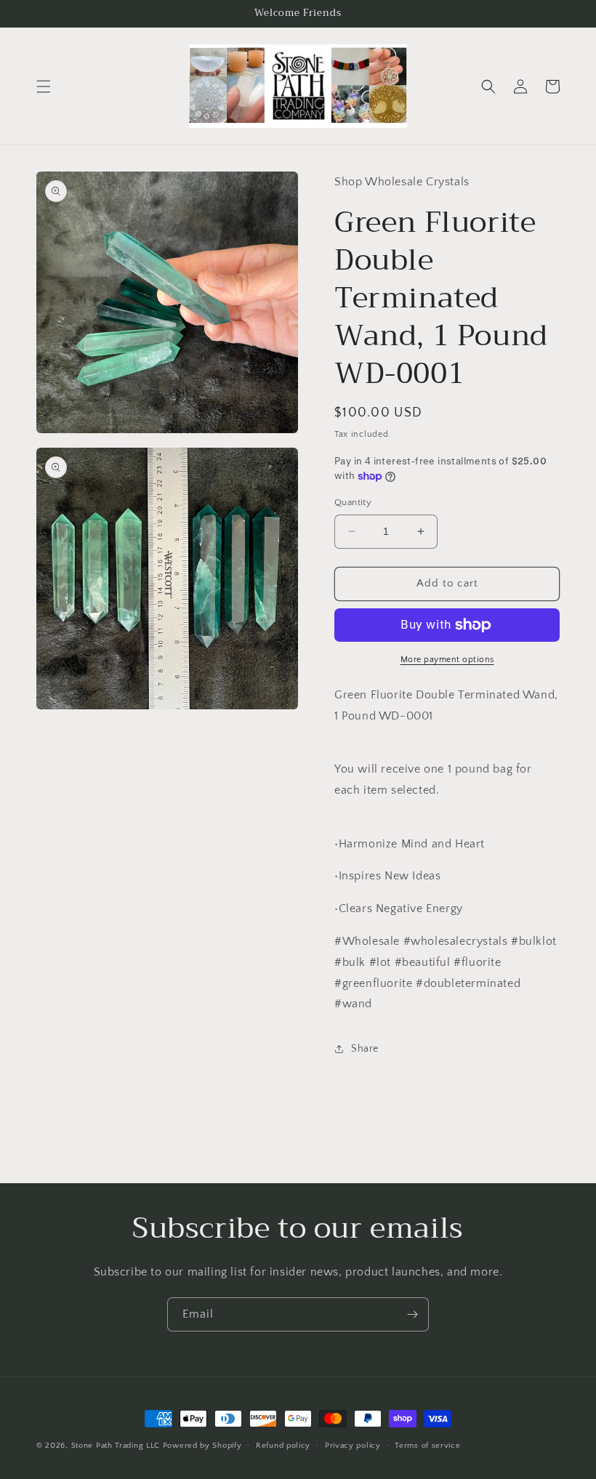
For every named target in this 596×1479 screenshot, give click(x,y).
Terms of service (427, 1445)
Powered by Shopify (202, 1445)
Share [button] (365, 1049)
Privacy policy (353, 1445)
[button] (44, 86)
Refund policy (283, 1445)
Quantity (352, 502)
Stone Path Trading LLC (115, 1445)
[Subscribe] (412, 1314)
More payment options (447, 659)
